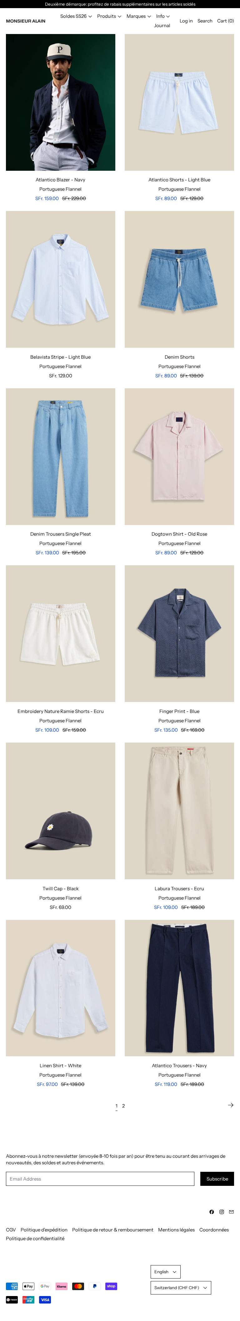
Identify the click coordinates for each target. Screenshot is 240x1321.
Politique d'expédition (44, 1230)
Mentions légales (176, 1230)
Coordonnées (214, 1230)
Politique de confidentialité (35, 1238)
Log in (186, 21)
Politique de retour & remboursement (112, 1230)
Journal (162, 25)
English (161, 1271)
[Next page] (231, 1105)
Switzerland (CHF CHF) (176, 1287)
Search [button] (205, 21)
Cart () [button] (225, 21)
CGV (11, 1230)
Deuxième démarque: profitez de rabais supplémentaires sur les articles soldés (120, 4)
